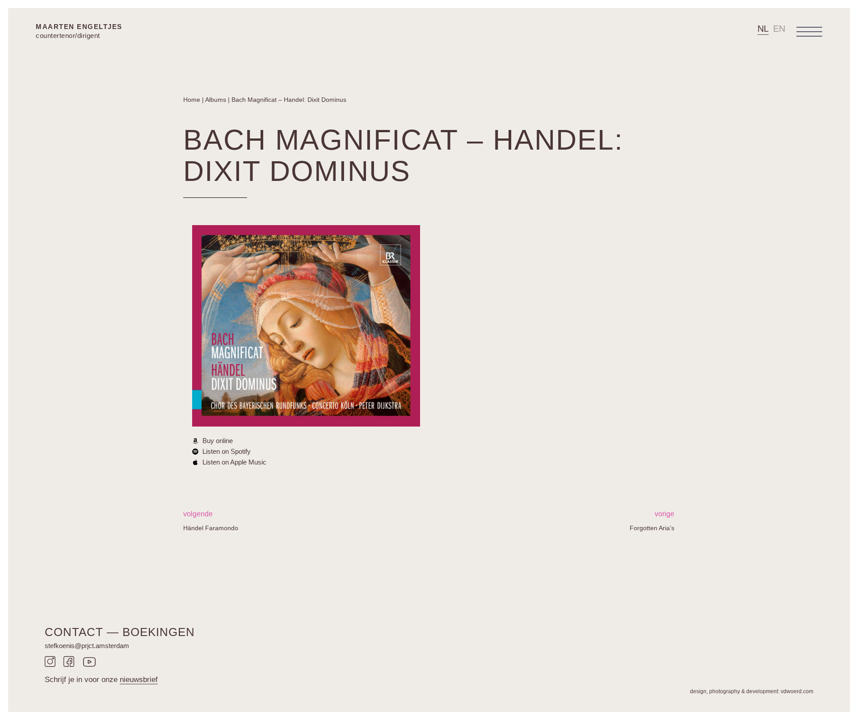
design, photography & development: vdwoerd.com (751, 691)
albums (215, 99)
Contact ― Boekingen (120, 632)
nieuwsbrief (139, 679)
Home (191, 99)
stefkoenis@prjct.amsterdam (87, 645)
